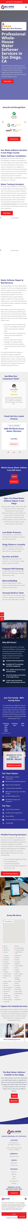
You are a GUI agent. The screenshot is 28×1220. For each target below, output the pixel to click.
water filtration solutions (10, 204)
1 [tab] (12, 452)
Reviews (14, 1174)
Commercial (14, 1165)
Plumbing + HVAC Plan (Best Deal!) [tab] (6, 727)
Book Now (14, 444)
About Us (14, 1171)
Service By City (14, 1181)
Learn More (14, 438)
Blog (14, 1176)
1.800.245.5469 (14, 1156)
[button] (25, 1199)
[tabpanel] (14, 436)
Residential (14, 1163)
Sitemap (14, 1183)
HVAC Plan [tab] (22, 724)
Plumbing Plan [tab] (14, 724)
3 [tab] (15, 452)
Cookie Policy (9, 1217)
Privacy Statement (17, 1217)
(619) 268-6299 (17, 2)
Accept (14, 1214)
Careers (14, 1178)
